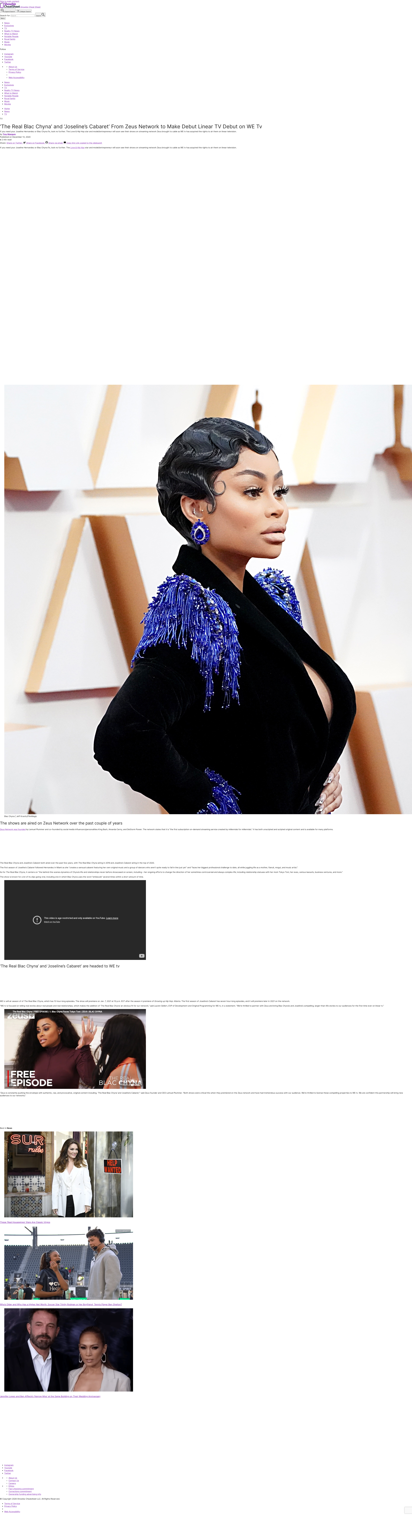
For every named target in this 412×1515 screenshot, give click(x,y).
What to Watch (11, 34)
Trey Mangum (9, 134)
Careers (12, 1483)
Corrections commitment (20, 1491)
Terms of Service (16, 69)
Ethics (11, 1486)
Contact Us (14, 1480)
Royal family (9, 39)
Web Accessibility (16, 77)
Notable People (11, 36)
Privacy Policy (15, 72)
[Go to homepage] (10, 1460)
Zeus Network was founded (13, 829)
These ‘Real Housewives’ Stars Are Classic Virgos (25, 1222)
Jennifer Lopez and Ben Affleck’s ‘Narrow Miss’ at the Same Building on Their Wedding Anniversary (50, 1396)
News (7, 23)
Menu (3, 18)
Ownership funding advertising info (25, 1494)
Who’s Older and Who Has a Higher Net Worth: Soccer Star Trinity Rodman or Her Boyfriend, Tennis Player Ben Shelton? (61, 1304)
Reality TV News (11, 31)
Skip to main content (9, 1)
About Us (13, 66)
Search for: (5, 15)
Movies (7, 44)
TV (5, 28)
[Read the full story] (68, 1216)
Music (7, 42)
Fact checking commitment (21, 1489)
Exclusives (9, 25)
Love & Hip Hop (77, 147)
